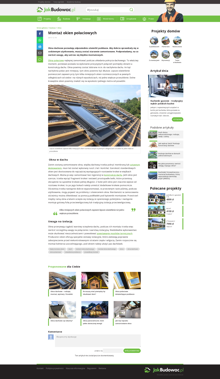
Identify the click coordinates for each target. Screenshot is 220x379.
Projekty (47, 19)
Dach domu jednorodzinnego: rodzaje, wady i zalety (168, 134)
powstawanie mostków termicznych (114, 233)
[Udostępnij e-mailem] (40, 53)
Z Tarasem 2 (170, 221)
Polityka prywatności (55, 368)
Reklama (102, 368)
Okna (59, 28)
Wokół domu (108, 19)
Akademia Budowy (74, 2)
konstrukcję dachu (113, 175)
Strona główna (42, 28)
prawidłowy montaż (91, 252)
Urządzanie (131, 19)
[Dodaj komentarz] (40, 59)
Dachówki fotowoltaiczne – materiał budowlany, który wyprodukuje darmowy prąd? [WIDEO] (169, 175)
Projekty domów (44, 2)
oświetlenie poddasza (72, 252)
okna (121, 249)
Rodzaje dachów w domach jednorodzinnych (169, 154)
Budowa (66, 19)
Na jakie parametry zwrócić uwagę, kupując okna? (169, 164)
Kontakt (40, 368)
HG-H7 (168, 208)
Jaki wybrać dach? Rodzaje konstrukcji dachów (169, 144)
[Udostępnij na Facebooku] (40, 33)
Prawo (151, 19)
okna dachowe (133, 249)
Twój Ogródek (58, 2)
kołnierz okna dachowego (85, 249)
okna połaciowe (55, 252)
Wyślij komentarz (132, 351)
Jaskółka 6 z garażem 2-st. (173, 196)
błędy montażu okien (57, 249)
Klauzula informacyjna (75, 368)
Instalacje (86, 19)
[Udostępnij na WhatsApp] (40, 40)
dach (70, 249)
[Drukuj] (40, 46)
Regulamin (91, 368)
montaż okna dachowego (107, 249)
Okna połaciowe (56, 60)
